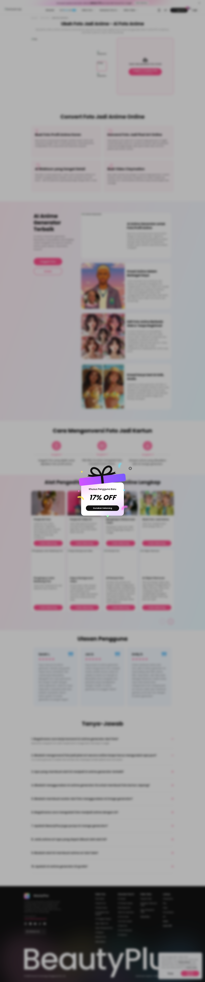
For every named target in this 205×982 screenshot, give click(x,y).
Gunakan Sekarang (102, 508)
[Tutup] (130, 468)
